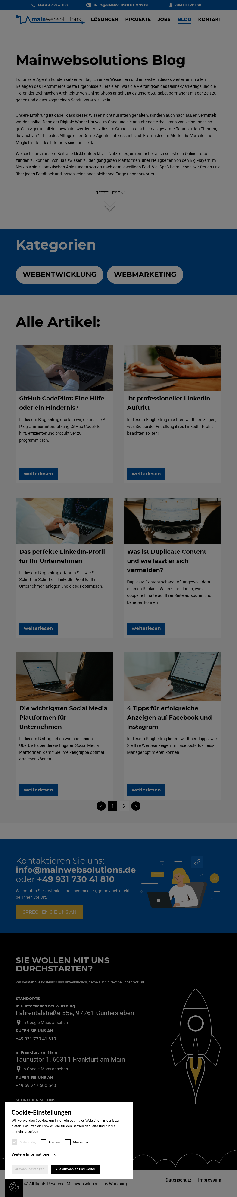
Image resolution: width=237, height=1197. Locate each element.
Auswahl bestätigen (29, 1169)
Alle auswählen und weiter (75, 1169)
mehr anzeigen (26, 1132)
